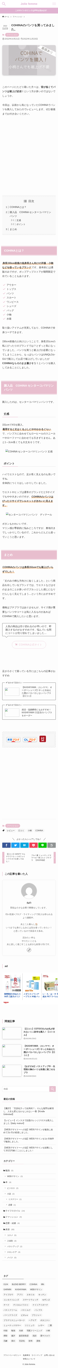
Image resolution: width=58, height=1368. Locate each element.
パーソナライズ (10, 1315)
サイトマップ (37, 1355)
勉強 (9, 1170)
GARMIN (7, 1289)
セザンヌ (46, 1300)
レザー (41, 1325)
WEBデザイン (15, 1176)
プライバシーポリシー (12, 1355)
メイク (11, 1257)
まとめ (13, 229)
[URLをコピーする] (51, 845)
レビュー (11, 830)
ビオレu (24, 1315)
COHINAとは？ (18, 207)
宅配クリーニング (34, 1330)
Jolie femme (29, 3)
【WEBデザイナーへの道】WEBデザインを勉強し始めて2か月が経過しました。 (28, 1131)
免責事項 (26, 1355)
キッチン (42, 1295)
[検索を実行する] (52, 1089)
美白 (13, 1341)
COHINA (39, 830)
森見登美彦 (24, 1336)
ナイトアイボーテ (40, 1305)
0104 (6, 1284)
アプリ (20, 1295)
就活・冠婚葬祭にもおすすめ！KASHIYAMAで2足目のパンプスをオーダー (37, 712)
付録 (5, 1330)
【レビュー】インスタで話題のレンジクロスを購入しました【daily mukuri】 (28, 1121)
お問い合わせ (49, 1355)
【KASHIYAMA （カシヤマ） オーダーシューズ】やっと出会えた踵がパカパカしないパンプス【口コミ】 (37, 691)
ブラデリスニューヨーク (14, 1320)
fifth (42, 1284)
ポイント (20, 224)
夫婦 (21, 1330)
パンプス (38, 1310)
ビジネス (12, 1188)
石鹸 (5, 1341)
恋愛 (12, 1205)
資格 (38, 1341)
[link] (29, 950)
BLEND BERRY (19, 1284)
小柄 (30, 830)
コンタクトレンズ (11, 1300)
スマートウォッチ (30, 1300)
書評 (13, 1336)
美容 (9, 1229)
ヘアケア (32, 1320)
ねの (29, 902)
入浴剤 (11, 1241)
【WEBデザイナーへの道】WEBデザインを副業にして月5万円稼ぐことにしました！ (28, 1149)
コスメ (11, 1235)
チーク (6, 1305)
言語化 (22, 1341)
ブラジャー (36, 1315)
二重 (50, 1325)
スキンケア (13, 1252)
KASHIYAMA (20, 1289)
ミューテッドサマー (12, 1325)
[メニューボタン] (54, 4)
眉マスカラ (45, 1336)
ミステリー (15, 1199)
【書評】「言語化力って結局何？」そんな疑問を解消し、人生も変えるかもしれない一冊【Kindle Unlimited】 (28, 1111)
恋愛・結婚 (12, 1223)
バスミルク (26, 1310)
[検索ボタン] (4, 4)
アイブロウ (8, 1295)
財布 (31, 1341)
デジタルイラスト (21, 1305)
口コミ (21, 830)
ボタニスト (45, 1320)
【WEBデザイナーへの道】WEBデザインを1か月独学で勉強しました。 (28, 1140)
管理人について (29, 1359)
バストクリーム (10, 1310)
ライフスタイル (15, 1211)
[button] (6, 845)
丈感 (18, 220)
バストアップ (14, 1246)
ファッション (12, 35)
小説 (11, 1194)
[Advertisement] (29, 156)
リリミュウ (29, 1325)
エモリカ (30, 1295)
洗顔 (34, 1336)
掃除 (5, 1336)
